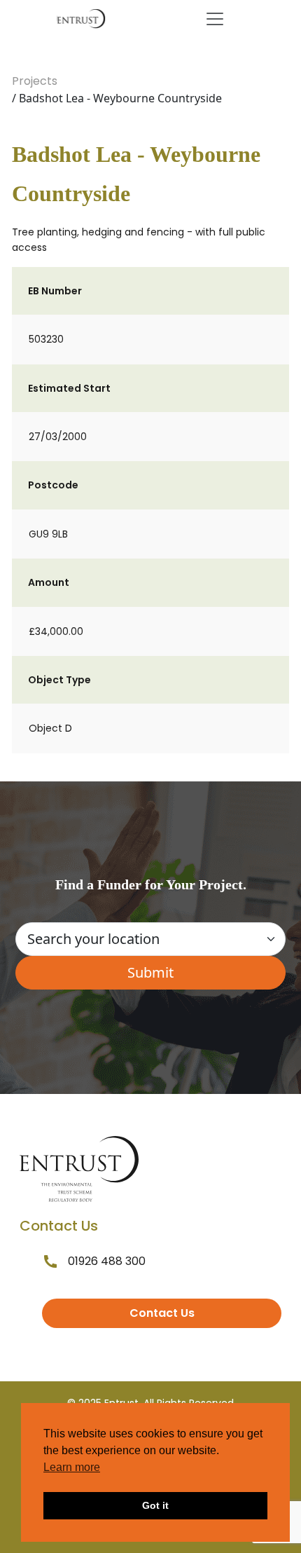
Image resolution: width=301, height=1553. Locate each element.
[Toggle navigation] (215, 19)
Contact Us (162, 1313)
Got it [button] (155, 1505)
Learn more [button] (71, 1467)
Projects (34, 81)
